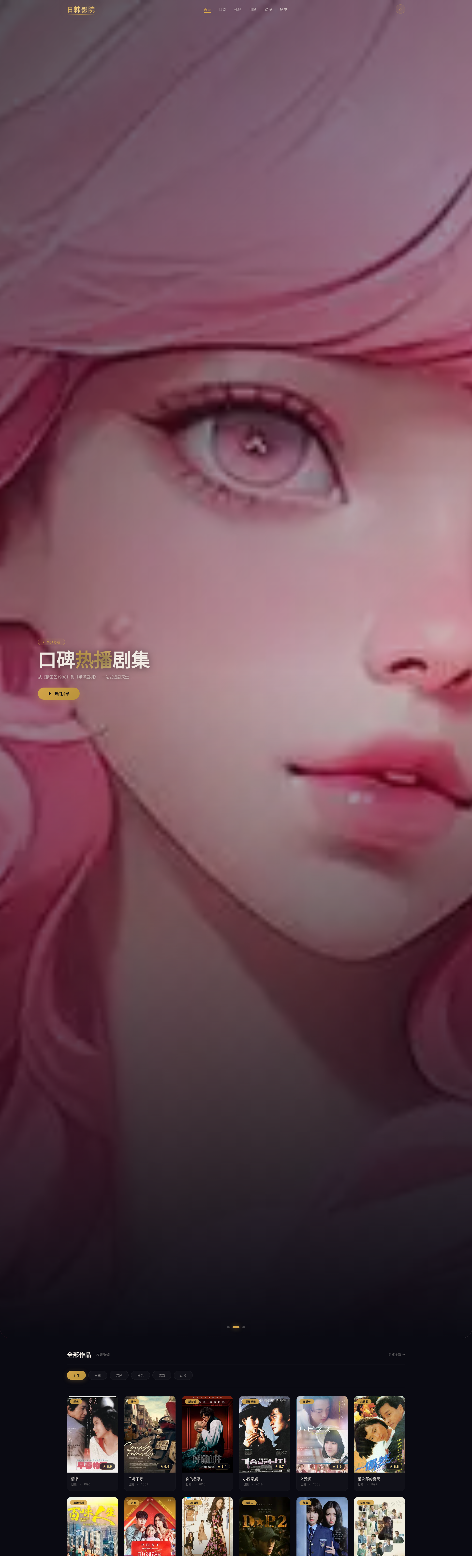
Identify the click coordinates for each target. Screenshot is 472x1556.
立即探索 (62, 694)
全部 (76, 1375)
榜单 (283, 9)
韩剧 (238, 9)
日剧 (222, 9)
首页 (207, 9)
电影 (253, 9)
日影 (140, 1375)
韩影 (162, 1375)
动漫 (268, 9)
